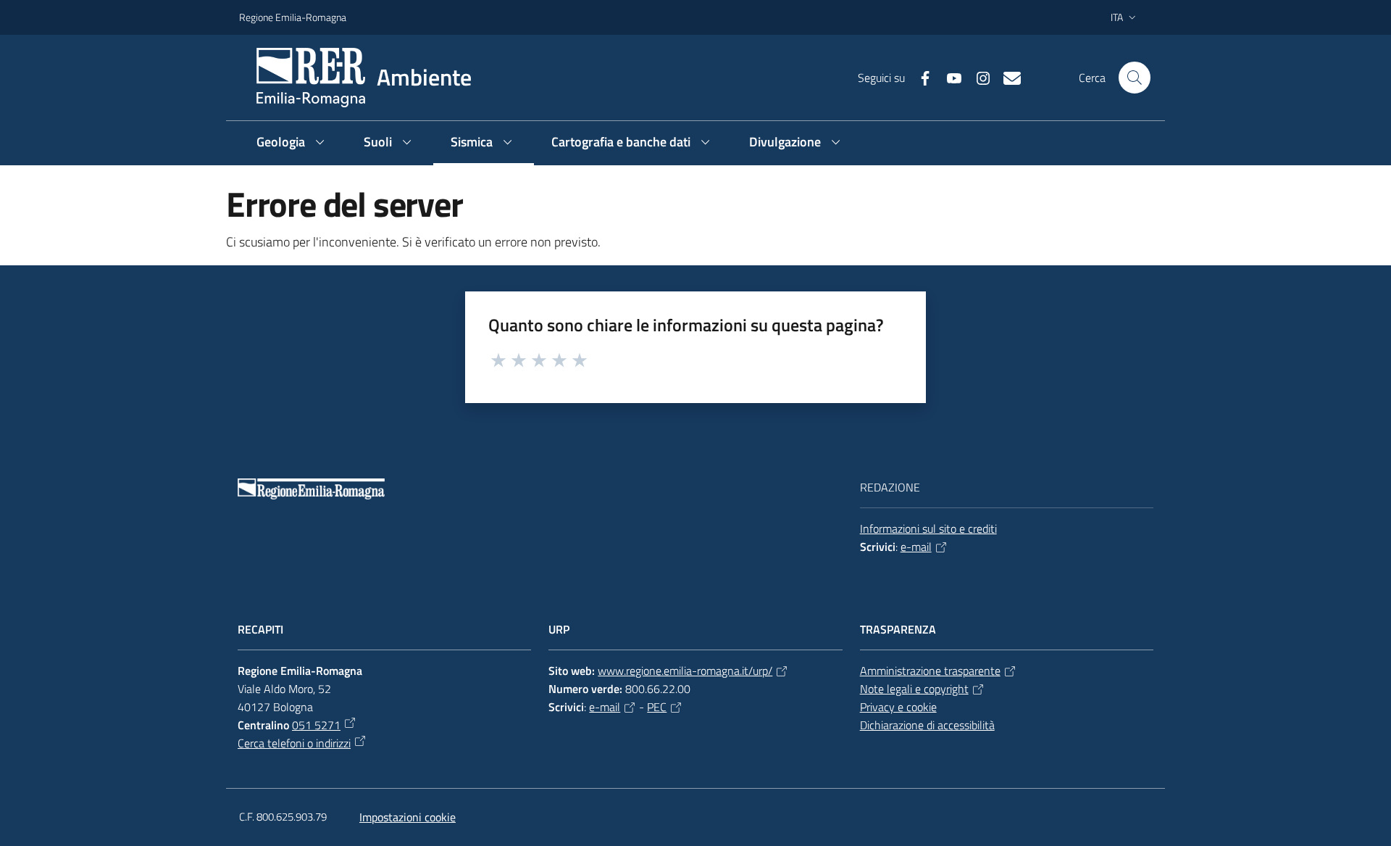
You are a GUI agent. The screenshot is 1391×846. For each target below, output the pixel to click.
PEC (657, 707)
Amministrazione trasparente (930, 670)
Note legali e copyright (914, 688)
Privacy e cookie (898, 707)
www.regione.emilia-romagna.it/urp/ (685, 670)
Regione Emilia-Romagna (292, 17)
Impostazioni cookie (407, 817)
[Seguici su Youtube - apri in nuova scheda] (948, 77)
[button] (1134, 77)
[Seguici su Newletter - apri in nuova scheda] (1006, 77)
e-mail (916, 546)
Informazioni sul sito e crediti (928, 528)
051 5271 (316, 725)
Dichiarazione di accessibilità (927, 725)
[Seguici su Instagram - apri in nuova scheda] (977, 77)
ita (1117, 17)
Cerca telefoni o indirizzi (294, 743)
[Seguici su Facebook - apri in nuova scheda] (919, 77)
